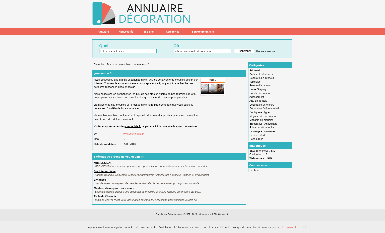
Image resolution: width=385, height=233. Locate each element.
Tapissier (254, 81)
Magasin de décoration (262, 116)
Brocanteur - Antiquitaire (263, 123)
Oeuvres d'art (257, 135)
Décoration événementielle (264, 108)
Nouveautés (126, 31)
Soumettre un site (203, 31)
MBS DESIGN (102, 162)
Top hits (149, 31)
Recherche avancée (265, 51)
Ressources (256, 138)
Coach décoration (259, 93)
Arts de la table (258, 100)
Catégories (172, 31)
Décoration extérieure (261, 104)
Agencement (256, 96)
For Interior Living (105, 171)
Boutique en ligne (259, 112)
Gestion (253, 170)
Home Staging (257, 89)
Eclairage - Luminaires (262, 131)
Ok (305, 227)
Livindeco (100, 179)
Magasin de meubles (261, 119)
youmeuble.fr (141, 64)
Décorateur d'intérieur (261, 77)
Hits (96, 138)
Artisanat (254, 70)
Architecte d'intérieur (261, 74)
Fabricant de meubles (262, 127)
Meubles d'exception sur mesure (114, 188)
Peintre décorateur (260, 85)
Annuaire (103, 31)
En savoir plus (290, 227)
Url (95, 133)
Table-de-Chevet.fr (105, 196)
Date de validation (105, 144)
